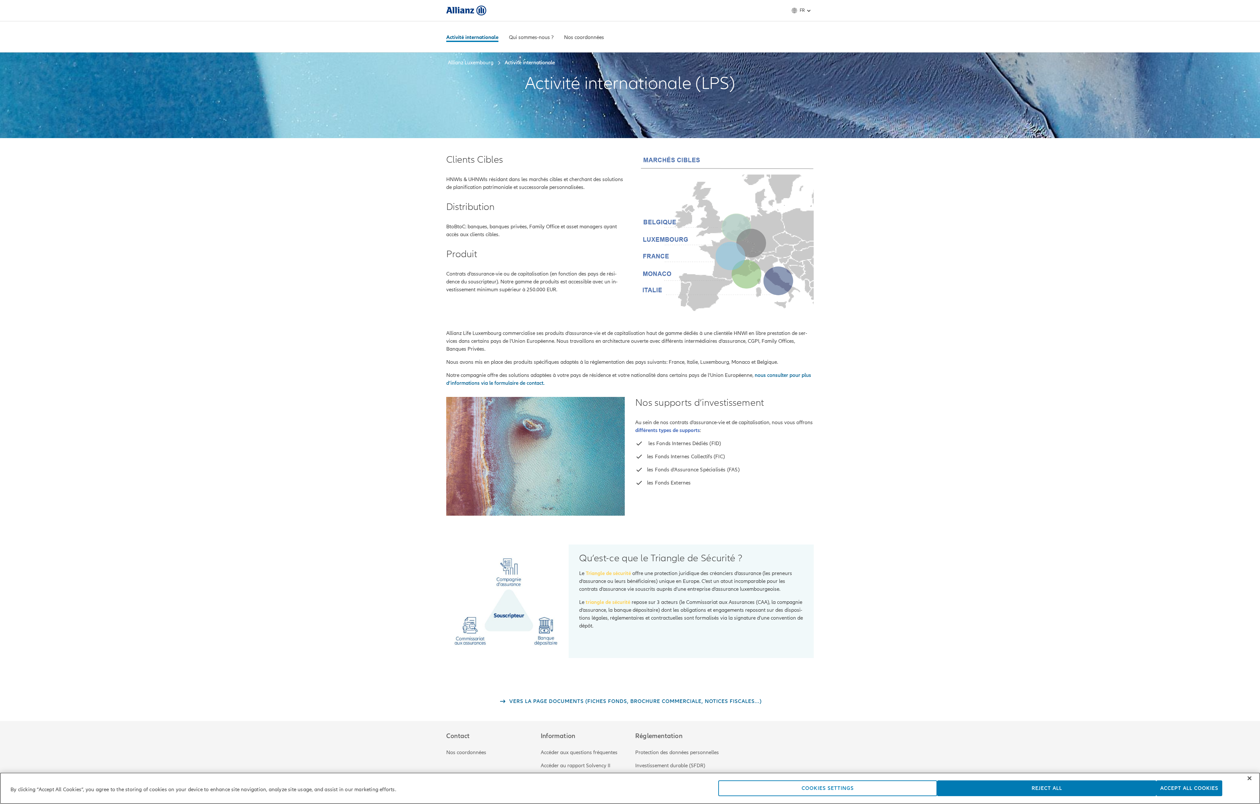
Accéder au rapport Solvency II (575, 765)
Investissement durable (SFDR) (670, 765)
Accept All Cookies (1189, 788)
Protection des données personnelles (677, 752)
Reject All (1047, 788)
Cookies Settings (828, 788)
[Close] (1249, 778)
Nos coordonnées (466, 752)
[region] (630, 788)
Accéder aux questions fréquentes (579, 752)
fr (802, 10)
